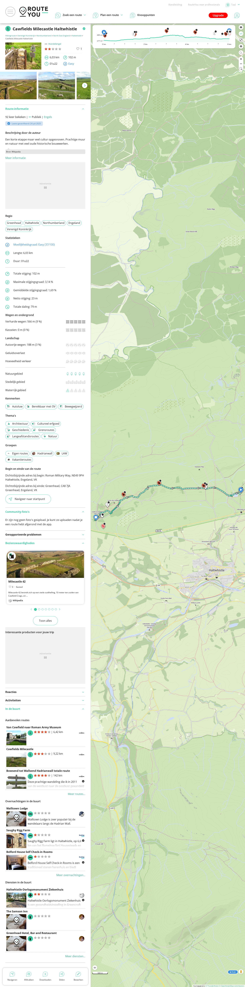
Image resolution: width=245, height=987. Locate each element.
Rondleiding (175, 4)
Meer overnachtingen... (70, 875)
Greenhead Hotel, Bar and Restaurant (31, 933)
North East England (61, 35)
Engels (48, 117)
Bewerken (78, 979)
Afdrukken (29, 979)
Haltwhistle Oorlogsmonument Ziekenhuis (34, 889)
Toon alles (45, 621)
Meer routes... (76, 794)
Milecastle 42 (17, 581)
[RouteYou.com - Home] (33, 12)
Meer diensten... (75, 956)
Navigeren (12, 979)
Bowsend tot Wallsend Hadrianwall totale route (38, 771)
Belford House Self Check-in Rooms (29, 852)
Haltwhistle (77, 35)
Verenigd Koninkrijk (26, 35)
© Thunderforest (212, 986)
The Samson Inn (17, 911)
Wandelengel (54, 43)
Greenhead (14, 223)
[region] (168, 505)
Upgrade (218, 15)
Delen (62, 979)
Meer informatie (15, 158)
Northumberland (44, 35)
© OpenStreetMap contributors (231, 986)
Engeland (74, 223)
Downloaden (45, 979)
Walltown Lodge (17, 808)
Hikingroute (10, 35)
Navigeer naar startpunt (30, 499)
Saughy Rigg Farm (18, 830)
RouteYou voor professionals (204, 4)
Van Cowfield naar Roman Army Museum (33, 727)
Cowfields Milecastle (19, 749)
